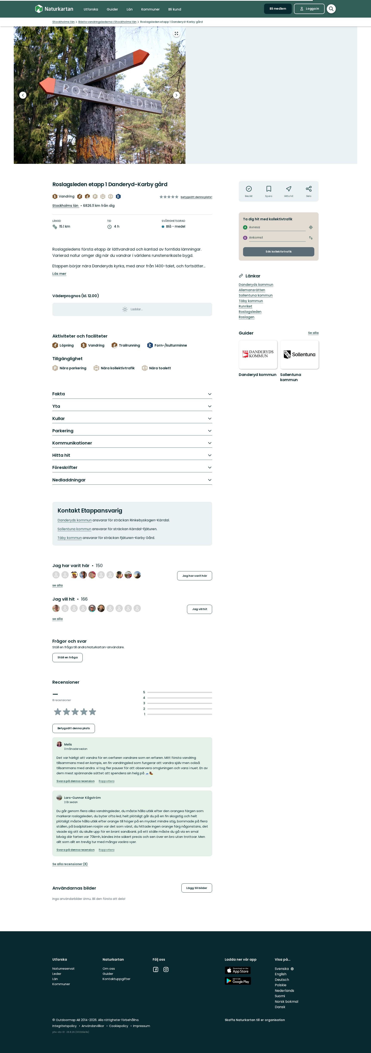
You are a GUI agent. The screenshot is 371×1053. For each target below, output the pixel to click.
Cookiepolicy (119, 1026)
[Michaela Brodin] (83, 574)
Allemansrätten (252, 290)
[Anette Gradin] (128, 608)
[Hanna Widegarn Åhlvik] (92, 574)
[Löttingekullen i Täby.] (100, 95)
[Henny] (110, 574)
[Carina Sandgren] (101, 608)
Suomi (280, 996)
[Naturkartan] (54, 9)
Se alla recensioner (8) (70, 864)
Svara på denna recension (75, 781)
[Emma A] (74, 608)
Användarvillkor (93, 1026)
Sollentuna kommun (74, 528)
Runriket (245, 306)
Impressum (141, 1026)
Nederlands (284, 990)
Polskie (280, 985)
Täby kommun (70, 537)
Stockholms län (65, 205)
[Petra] (65, 574)
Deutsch (282, 979)
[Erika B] (110, 608)
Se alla (57, 585)
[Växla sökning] (331, 8)
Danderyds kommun (75, 520)
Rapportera (106, 781)
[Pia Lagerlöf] (128, 574)
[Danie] (137, 608)
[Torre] (137, 574)
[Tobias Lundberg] (56, 574)
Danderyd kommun (258, 374)
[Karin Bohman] (83, 608)
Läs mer (59, 273)
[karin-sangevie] (65, 608)
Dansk (280, 1006)
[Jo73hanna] (101, 574)
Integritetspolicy (65, 1026)
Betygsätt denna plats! (196, 197)
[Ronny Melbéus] (92, 608)
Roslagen (246, 317)
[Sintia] (119, 574)
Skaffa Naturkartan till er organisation (255, 1020)
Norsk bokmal (286, 1001)
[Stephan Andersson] (119, 608)
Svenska (282, 968)
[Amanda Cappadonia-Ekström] (56, 608)
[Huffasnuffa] (74, 574)
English (280, 974)
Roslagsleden (250, 311)
